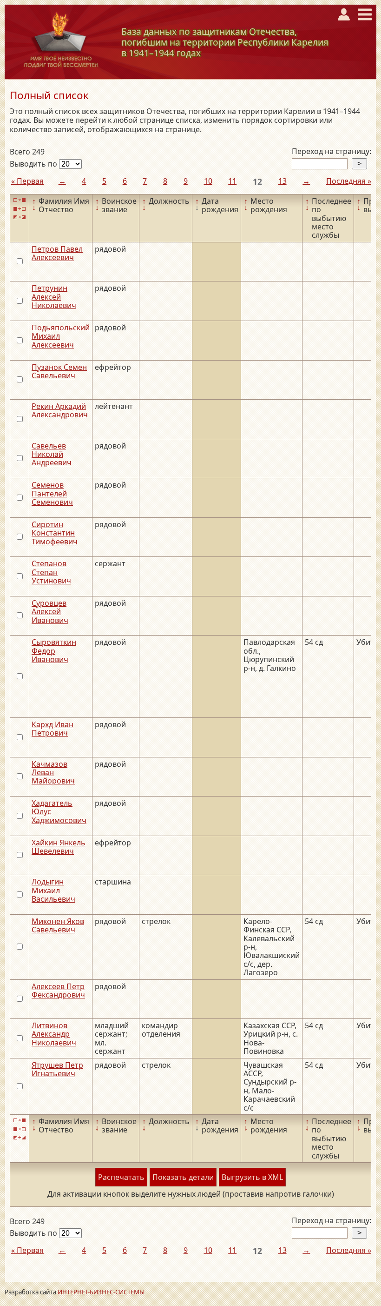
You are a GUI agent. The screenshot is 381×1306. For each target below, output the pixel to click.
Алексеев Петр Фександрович (58, 990)
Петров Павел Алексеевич (57, 253)
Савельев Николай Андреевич (52, 454)
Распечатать (121, 1177)
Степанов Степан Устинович (51, 572)
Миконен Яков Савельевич (58, 925)
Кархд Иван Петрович (52, 728)
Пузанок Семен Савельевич (59, 371)
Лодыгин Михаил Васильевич (53, 890)
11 (232, 181)
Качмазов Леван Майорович (53, 772)
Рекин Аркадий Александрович (60, 410)
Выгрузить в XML (252, 1177)
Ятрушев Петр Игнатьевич (57, 1069)
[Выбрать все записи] (19, 200)
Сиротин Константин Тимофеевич (55, 533)
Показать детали (183, 1177)
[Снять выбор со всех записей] (19, 208)
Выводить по (34, 164)
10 (208, 181)
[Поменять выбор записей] (19, 217)
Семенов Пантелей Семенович (52, 493)
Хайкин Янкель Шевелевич (58, 846)
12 (257, 181)
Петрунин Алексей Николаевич (54, 296)
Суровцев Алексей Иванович (50, 611)
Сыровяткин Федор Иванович (54, 650)
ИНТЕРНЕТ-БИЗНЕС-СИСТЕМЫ (101, 1292)
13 (282, 181)
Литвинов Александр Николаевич (54, 1034)
